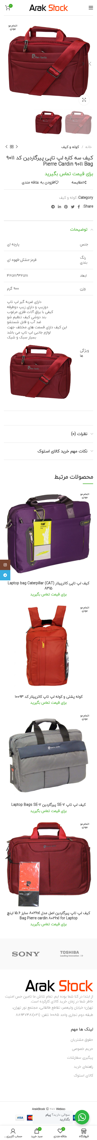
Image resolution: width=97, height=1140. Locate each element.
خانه (88, 146)
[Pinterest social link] (66, 206)
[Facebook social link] (78, 206)
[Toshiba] (71, 954)
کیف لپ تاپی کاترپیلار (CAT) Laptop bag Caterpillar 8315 (48, 586)
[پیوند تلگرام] (53, 206)
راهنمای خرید (83, 1066)
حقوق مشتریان (82, 1039)
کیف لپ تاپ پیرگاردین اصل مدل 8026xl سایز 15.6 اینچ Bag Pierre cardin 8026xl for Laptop (48, 915)
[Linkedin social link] (59, 206)
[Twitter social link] (72, 206)
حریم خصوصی (82, 1048)
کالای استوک (83, 1075)
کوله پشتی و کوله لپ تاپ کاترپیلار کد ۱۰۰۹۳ (49, 696)
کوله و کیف (70, 146)
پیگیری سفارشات (80, 1057)
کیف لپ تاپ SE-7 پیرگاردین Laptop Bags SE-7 (48, 804)
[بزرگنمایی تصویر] (84, 100)
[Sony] (26, 954)
